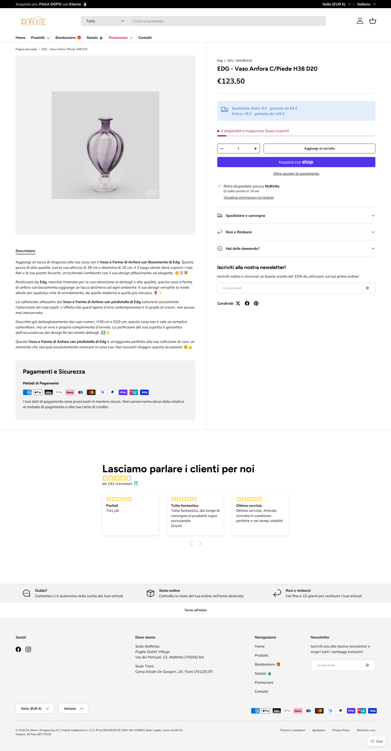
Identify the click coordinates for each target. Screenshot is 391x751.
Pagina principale (26, 49)
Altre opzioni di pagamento (296, 173)
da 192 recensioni (117, 483)
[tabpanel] (105, 304)
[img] (197, 478)
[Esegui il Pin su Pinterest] (256, 303)
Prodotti (38, 37)
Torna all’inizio (195, 610)
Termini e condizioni (292, 730)
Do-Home (32, 730)
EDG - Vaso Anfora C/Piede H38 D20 (64, 49)
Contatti (145, 37)
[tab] (25, 251)
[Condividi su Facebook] (247, 303)
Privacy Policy (341, 730)
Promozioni (118, 37)
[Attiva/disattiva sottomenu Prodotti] (48, 38)
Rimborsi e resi (366, 730)
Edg (220, 60)
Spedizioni (318, 730)
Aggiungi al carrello (319, 148)
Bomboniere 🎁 (68, 37)
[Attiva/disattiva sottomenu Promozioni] (131, 38)
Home (21, 37)
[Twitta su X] (238, 303)
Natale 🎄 (95, 37)
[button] (373, 21)
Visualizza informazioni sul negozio (249, 197)
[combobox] (203, 21)
